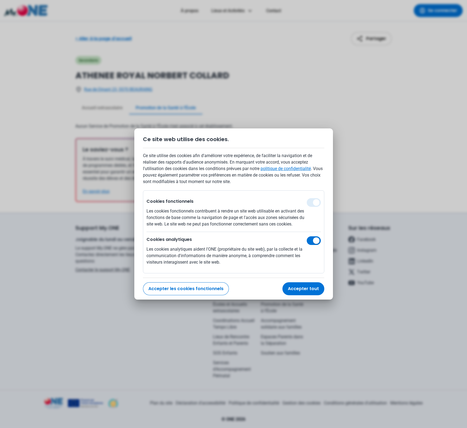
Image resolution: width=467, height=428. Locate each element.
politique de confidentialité (286, 168)
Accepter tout (303, 289)
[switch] (314, 240)
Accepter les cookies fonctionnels (186, 289)
